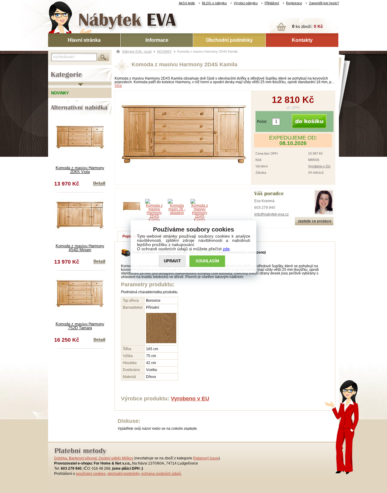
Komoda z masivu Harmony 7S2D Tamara (80, 326)
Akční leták (187, 3)
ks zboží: (307, 26)
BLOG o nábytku (214, 3)
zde (226, 248)
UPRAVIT (172, 261)
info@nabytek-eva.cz (271, 214)
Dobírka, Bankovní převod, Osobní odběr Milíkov (93, 458)
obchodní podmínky (123, 474)
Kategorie (56, 70)
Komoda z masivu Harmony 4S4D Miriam (80, 248)
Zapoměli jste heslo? (324, 3)
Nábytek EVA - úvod (136, 51)
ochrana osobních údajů (161, 474)
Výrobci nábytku (246, 3)
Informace (156, 40)
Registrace (294, 3)
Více (118, 86)
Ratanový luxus (206, 458)
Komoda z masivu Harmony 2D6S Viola (80, 170)
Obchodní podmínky (229, 40)
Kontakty (302, 40)
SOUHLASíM (207, 261)
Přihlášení (272, 3)
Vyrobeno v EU (319, 166)
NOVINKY (164, 51)
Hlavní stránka (84, 40)
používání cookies (91, 474)
